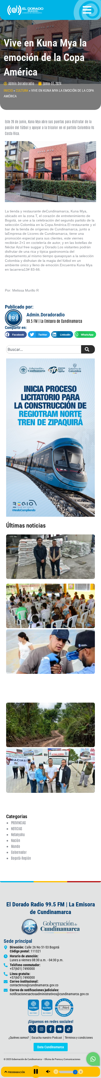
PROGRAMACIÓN (16, 1072)
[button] (16, 334)
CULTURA (22, 90)
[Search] (88, 349)
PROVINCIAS (18, 822)
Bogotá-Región (21, 858)
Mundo (15, 846)
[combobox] (43, 349)
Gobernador (19, 852)
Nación (15, 840)
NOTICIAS (16, 828)
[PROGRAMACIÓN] (6, 1072)
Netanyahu (18, 834)
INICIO (8, 90)
